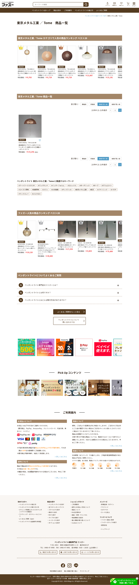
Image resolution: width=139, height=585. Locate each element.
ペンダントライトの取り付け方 (29, 507)
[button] (111, 110)
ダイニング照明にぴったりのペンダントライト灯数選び (30, 511)
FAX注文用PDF (76, 512)
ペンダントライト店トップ (41, 10)
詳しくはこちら (61, 456)
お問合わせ (114, 4)
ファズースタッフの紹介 (109, 522)
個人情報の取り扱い (71, 571)
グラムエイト (107, 185)
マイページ (107, 4)
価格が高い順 (116, 104)
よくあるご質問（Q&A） (27, 519)
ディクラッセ (67, 189)
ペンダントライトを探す (56, 504)
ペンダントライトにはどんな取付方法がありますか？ (45, 300)
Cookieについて (77, 523)
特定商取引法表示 (77, 518)
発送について (76, 510)
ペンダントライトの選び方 (84, 10)
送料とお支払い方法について (81, 507)
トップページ (105, 529)
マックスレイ (24, 194)
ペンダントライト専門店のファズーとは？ (41, 285)
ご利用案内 (68, 10)
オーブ (96, 185)
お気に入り (121, 4)
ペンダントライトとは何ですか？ (38, 292)
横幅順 (84, 104)
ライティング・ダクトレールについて (30, 515)
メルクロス (37, 194)
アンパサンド (43, 185)
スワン (45, 189)
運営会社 (104, 525)
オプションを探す (54, 523)
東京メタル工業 (81, 189)
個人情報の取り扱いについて (81, 520)
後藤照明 (36, 189)
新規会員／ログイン (107, 504)
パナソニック (102, 189)
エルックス (72, 185)
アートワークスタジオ (27, 185)
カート (128, 4)
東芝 (92, 189)
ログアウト (104, 510)
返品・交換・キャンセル (79, 515)
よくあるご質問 (101, 10)
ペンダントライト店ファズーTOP (95, 16)
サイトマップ (84, 571)
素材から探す (53, 512)
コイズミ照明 (24, 189)
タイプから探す (54, 518)
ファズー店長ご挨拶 (107, 520)
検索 (86, 4)
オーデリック (85, 185)
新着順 (93, 104)
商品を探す (57, 10)
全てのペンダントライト (56, 507)
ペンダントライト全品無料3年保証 (30, 521)
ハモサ (114, 189)
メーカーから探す (54, 520)
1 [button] (115, 110)
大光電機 (55, 189)
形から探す (52, 515)
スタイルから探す (54, 510)
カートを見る (105, 512)
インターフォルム (58, 185)
